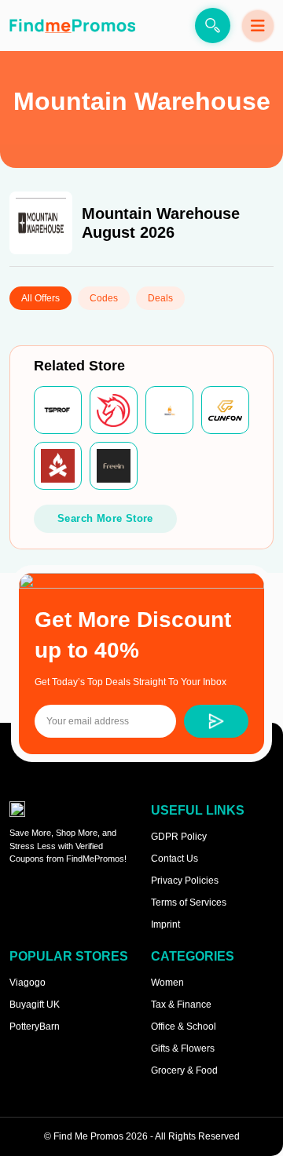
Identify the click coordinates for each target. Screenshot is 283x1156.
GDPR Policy (179, 836)
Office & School (183, 1026)
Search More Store (105, 518)
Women (167, 982)
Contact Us (174, 858)
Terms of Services (188, 902)
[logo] (72, 25)
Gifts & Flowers (183, 1048)
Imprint (165, 924)
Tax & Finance (181, 1004)
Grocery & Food (184, 1070)
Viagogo (27, 982)
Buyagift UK (34, 1004)
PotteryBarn (34, 1026)
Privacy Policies (185, 880)
